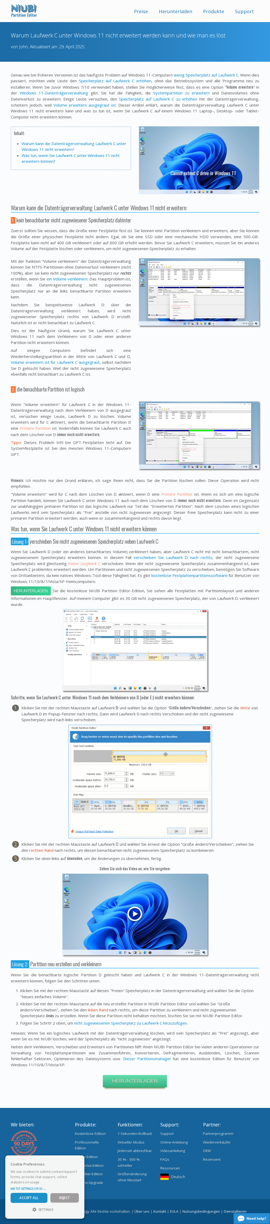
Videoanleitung (172, 1150)
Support (244, 11)
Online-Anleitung (174, 1142)
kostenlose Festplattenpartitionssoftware (189, 575)
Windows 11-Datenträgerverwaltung (54, 92)
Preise (141, 11)
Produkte (213, 11)
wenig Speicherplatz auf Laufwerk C (206, 75)
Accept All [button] (29, 1198)
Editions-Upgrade (89, 1182)
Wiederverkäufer (217, 1142)
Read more (50, 1182)
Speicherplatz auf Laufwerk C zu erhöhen (158, 99)
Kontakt (159, 1211)
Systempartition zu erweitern (181, 92)
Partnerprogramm (218, 1133)
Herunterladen (175, 11)
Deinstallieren (235, 1211)
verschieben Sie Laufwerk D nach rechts (173, 557)
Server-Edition (86, 1156)
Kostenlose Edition (90, 1133)
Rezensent (211, 1159)
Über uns (142, 1211)
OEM (207, 1150)
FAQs (164, 1159)
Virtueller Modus (131, 1142)
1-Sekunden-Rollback (135, 1133)
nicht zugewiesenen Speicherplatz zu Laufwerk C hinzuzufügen (130, 1023)
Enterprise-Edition (89, 1165)
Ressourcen (170, 1168)
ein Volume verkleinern (67, 278)
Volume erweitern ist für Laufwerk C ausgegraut (55, 362)
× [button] (78, 1161)
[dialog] (44, 1187)
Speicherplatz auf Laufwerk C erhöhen (115, 80)
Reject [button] (64, 1198)
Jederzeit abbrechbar (135, 1150)
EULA (174, 1211)
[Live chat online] (252, 1218)
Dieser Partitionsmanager (147, 1058)
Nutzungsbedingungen (201, 1211)
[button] (45, 1189)
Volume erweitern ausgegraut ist (85, 105)
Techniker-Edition (89, 1174)
